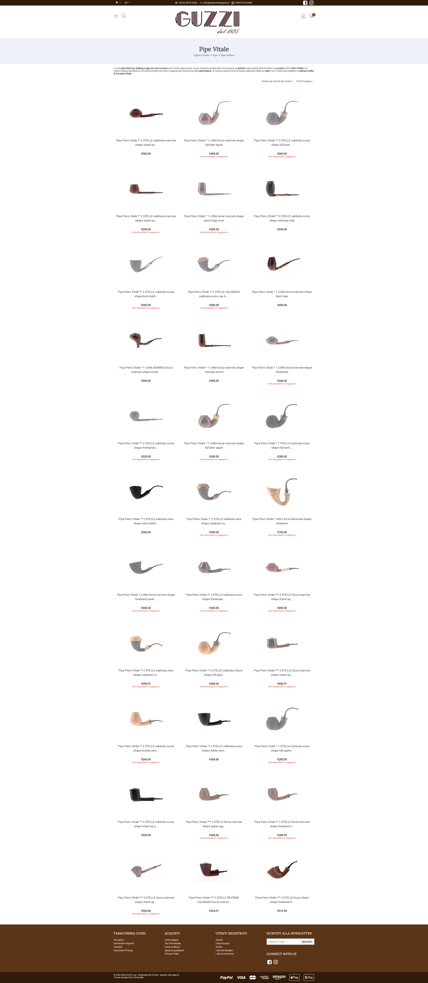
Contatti (118, 947)
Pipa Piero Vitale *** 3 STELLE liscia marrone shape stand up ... (282, 597)
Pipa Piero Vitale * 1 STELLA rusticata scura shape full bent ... (282, 445)
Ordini (219, 947)
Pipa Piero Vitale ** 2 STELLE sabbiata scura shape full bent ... (282, 142)
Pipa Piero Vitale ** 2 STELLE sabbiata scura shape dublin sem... (214, 748)
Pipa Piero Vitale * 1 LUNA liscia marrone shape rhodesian (282, 370)
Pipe (215, 55)
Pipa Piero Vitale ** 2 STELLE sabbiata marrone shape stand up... (146, 142)
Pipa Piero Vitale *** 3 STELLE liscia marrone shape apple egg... (214, 824)
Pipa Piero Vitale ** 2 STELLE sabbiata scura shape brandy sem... (146, 748)
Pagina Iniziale (201, 55)
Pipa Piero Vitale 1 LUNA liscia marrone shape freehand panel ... (146, 597)
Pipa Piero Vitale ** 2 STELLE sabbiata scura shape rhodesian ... (214, 597)
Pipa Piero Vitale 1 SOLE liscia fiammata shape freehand (281, 521)
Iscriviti (307, 941)
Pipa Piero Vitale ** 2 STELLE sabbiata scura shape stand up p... (146, 824)
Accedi (219, 940)
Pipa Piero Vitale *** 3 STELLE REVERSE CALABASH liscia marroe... (214, 900)
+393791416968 (243, 2)
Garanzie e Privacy (123, 950)
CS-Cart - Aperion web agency (165, 975)
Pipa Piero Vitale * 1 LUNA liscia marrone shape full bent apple (214, 142)
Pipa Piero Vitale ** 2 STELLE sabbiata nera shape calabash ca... (214, 521)
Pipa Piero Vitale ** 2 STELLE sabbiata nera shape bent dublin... (146, 521)
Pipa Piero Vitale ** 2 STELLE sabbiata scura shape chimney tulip (282, 218)
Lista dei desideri (224, 950)
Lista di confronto (225, 953)
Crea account (223, 943)
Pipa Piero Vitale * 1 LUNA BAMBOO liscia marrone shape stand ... (146, 370)
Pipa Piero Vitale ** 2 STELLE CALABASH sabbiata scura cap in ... (214, 294)
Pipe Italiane (227, 55)
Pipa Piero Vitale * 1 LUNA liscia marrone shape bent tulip (282, 294)
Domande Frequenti (124, 943)
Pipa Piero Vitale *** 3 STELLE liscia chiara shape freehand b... (282, 900)
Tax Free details (173, 943)
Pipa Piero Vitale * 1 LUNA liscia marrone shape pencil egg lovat (214, 218)
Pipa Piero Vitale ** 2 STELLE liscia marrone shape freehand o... (282, 824)
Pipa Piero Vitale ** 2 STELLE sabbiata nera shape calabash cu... (146, 672)
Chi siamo (119, 940)
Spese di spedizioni (174, 950)
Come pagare (172, 940)
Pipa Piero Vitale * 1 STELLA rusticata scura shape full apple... (282, 748)
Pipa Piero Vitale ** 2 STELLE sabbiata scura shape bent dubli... (146, 294)
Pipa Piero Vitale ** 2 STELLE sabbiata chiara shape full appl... (214, 672)
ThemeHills (138, 977)
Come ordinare (172, 947)
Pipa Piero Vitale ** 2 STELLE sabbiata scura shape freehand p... (146, 445)
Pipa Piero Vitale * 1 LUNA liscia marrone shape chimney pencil (214, 370)
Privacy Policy (172, 953)
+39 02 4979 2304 (187, 2)
